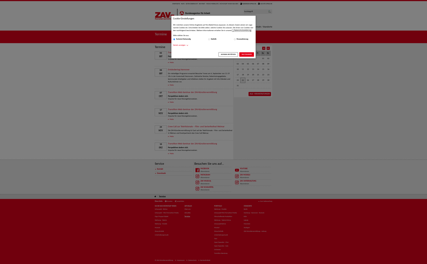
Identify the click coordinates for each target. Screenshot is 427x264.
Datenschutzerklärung (242, 30)
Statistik (213, 39)
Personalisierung (242, 39)
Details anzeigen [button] (179, 45)
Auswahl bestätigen (228, 54)
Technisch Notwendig (183, 39)
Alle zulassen (247, 54)
